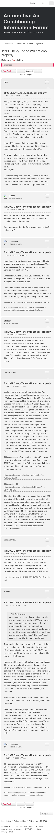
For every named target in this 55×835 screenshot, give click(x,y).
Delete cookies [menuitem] (20, 821)
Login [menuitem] (44, 3)
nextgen (38, 829)
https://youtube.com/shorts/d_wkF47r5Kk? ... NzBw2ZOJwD (24, 476)
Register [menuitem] (33, 3)
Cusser (12, 196)
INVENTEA (29, 829)
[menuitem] (4, 832)
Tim (13, 60)
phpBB (13, 826)
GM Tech (7, 321)
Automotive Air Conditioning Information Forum (26, 21)
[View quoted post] (28, 614)
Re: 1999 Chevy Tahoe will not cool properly (27, 207)
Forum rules (7, 65)
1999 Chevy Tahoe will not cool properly (24, 53)
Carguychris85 (10, 372)
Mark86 (7, 592)
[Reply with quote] (47, 82)
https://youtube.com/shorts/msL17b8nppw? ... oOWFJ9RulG (24, 488)
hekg (6, 82)
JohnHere (19, 60)
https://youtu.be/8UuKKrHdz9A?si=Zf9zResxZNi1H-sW (27, 578)
